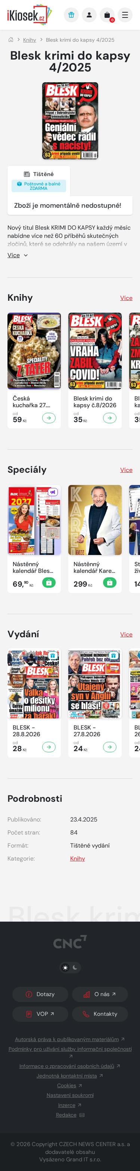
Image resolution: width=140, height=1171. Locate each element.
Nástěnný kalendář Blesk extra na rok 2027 (33, 567)
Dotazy (46, 994)
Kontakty (105, 1014)
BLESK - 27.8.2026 (87, 731)
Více (126, 298)
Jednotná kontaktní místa (67, 1075)
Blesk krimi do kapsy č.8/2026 (95, 402)
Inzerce (66, 1105)
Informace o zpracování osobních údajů (66, 1066)
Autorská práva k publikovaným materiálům (67, 1039)
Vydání (23, 634)
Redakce (66, 1114)
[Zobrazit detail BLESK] (49, 418)
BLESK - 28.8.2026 (26, 731)
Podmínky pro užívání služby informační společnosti (70, 1049)
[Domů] (10, 39)
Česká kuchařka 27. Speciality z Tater (30, 402)
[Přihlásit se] (89, 14)
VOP (42, 1014)
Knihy (29, 39)
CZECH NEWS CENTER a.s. (92, 1144)
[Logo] (31, 15)
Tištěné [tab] (41, 180)
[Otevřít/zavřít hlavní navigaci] (125, 14)
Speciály (27, 469)
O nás (102, 994)
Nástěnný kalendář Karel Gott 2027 (93, 567)
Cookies (66, 1085)
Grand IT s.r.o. (83, 1159)
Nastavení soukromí (70, 1095)
